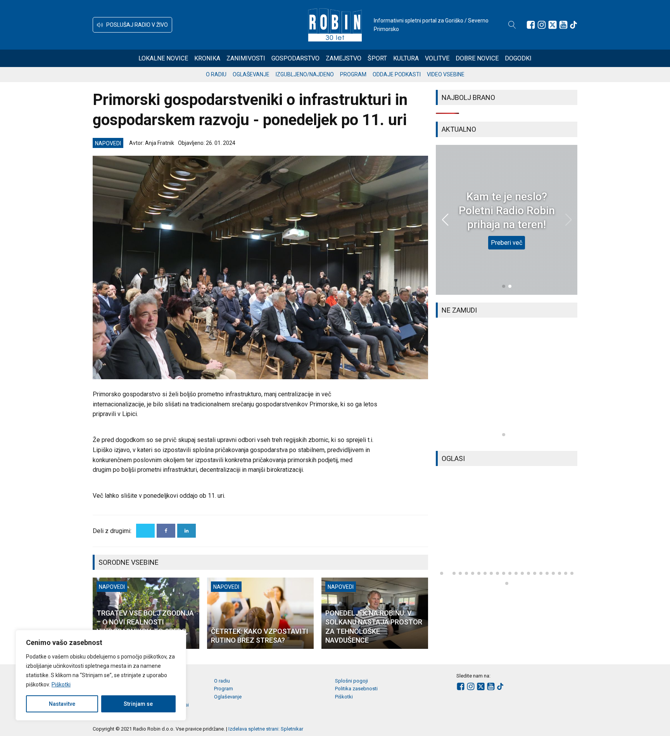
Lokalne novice (163, 58)
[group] (506, 384)
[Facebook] (166, 531)
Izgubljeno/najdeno (305, 74)
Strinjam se (138, 704)
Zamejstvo (343, 58)
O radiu (216, 74)
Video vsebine (446, 74)
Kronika (207, 58)
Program (353, 74)
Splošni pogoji (351, 681)
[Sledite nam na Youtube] (563, 24)
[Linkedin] (186, 531)
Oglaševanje (251, 74)
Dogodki (518, 58)
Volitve (437, 58)
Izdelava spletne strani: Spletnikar (265, 729)
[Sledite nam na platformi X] (552, 24)
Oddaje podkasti (397, 74)
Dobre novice (477, 58)
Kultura (406, 58)
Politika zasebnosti (356, 688)
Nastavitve (62, 704)
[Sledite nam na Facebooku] (530, 24)
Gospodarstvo (295, 58)
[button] (132, 25)
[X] (145, 531)
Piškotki (61, 684)
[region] (101, 675)
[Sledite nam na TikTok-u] (573, 25)
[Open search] (512, 25)
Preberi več (506, 242)
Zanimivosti (245, 58)
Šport (377, 58)
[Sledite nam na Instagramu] (541, 24)
